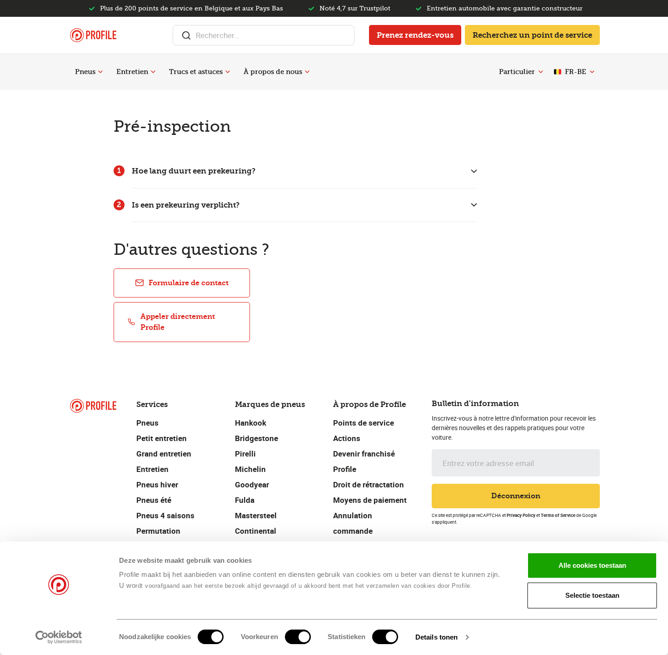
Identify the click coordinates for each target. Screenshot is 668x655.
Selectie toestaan (592, 595)
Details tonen (436, 637)
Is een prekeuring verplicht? (185, 204)
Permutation (158, 531)
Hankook (250, 422)
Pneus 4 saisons (165, 515)
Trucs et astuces (196, 72)
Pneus (85, 72)
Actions (346, 438)
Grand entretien (163, 453)
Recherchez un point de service (532, 35)
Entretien (132, 72)
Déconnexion (515, 495)
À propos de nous (273, 72)
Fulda (244, 500)
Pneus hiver (157, 484)
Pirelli (245, 453)
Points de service (363, 422)
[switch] (298, 637)
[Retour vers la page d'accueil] (93, 35)
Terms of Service (558, 515)
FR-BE (575, 72)
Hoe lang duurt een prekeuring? (193, 170)
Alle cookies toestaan (592, 565)
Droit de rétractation (368, 484)
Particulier (517, 72)
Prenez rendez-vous (415, 35)
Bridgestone (256, 438)
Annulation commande (353, 523)
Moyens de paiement (370, 500)
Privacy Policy (521, 515)
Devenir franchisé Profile (364, 461)
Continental (255, 531)
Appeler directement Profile (177, 322)
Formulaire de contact (189, 282)
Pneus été (153, 500)
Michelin (250, 469)
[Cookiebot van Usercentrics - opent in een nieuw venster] (59, 637)
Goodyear (252, 484)
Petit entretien (161, 438)
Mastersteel (256, 515)
